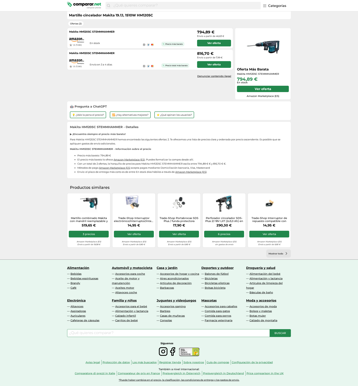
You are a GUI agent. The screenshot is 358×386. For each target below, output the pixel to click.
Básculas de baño (261, 292)
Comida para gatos (217, 311)
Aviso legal (93, 362)
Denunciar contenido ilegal (214, 76)
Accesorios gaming (173, 306)
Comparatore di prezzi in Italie (95, 373)
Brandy (75, 283)
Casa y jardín (167, 268)
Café (73, 287)
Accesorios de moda (263, 306)
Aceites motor (124, 287)
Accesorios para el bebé (131, 306)
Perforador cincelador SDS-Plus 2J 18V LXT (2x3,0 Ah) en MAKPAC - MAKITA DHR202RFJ (224, 220)
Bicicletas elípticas (217, 283)
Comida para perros (218, 315)
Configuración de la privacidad (252, 362)
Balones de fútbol (217, 273)
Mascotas (209, 300)
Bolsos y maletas (260, 311)
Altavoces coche (126, 292)
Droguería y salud (260, 268)
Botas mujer (257, 315)
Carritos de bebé (126, 320)
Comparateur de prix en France (139, 373)
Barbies (165, 311)
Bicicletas (211, 278)
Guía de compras (218, 362)
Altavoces (76, 306)
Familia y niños (124, 300)
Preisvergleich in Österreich (181, 373)
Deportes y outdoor (217, 268)
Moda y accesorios (261, 300)
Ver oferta (263, 89)
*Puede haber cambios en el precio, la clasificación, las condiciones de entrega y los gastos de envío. (179, 380)
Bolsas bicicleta (215, 287)
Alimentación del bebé (264, 273)
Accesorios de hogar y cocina (179, 273)
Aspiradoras (78, 311)
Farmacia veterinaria (218, 320)
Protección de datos (116, 362)
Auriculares (77, 315)
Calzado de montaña (263, 320)
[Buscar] (109, 5)
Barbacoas (167, 287)
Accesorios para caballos (221, 306)
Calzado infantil (125, 315)
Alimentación (78, 268)
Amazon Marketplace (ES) (129, 159)
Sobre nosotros (193, 362)
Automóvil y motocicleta (132, 268)
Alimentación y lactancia (265, 278)
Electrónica (76, 300)
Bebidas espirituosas (84, 278)
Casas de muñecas (172, 315)
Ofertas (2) (76, 23)
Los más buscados (144, 362)
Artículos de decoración (176, 283)
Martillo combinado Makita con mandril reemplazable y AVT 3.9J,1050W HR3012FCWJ (89, 220)
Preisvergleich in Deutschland (223, 373)
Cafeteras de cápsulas (84, 320)
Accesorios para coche (130, 273)
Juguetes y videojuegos (176, 300)
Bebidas (75, 273)
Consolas (166, 320)
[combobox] (186, 5)
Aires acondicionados (174, 278)
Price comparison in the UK (265, 373)
